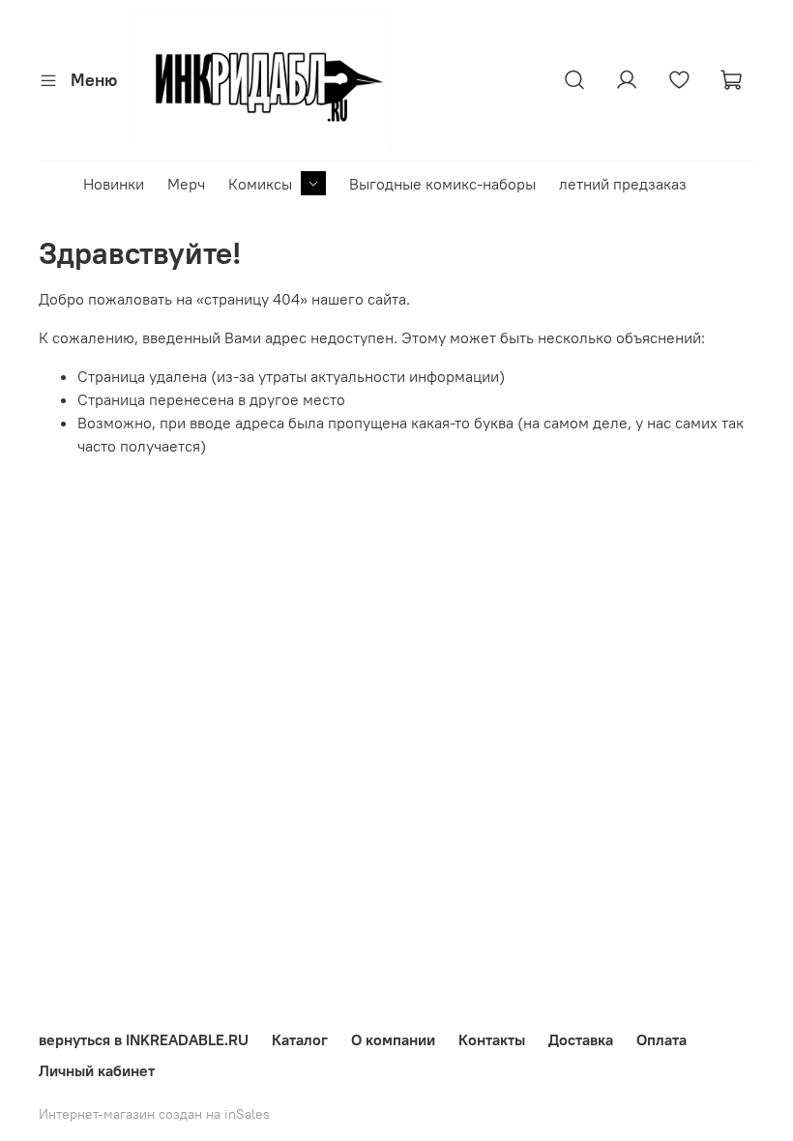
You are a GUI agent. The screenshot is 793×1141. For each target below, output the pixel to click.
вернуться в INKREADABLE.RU (144, 1039)
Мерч (186, 183)
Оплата (661, 1039)
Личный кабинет (97, 1070)
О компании (393, 1039)
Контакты (491, 1039)
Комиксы (260, 183)
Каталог (300, 1039)
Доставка (580, 1039)
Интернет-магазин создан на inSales (154, 1114)
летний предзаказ (623, 183)
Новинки (113, 183)
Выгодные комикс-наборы (442, 183)
